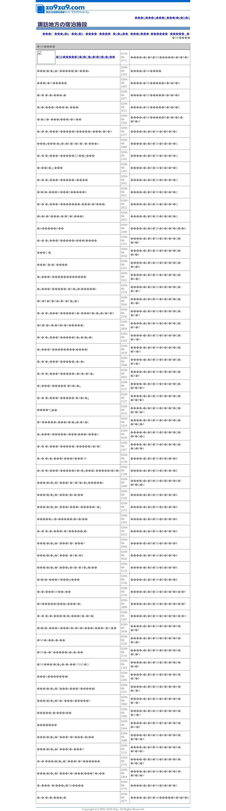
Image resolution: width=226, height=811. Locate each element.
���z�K (61, 33)
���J (47, 33)
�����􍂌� (179, 33)
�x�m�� (121, 33)
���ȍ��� (139, 33)
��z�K (77, 33)
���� (91, 33)
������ (159, 33)
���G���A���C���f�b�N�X (162, 17)
